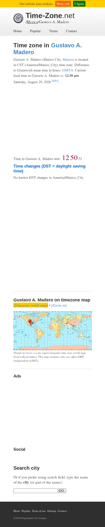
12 (65, 157)
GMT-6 (67, 70)
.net (50, 15)
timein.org (31, 353)
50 (74, 157)
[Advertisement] (52, 119)
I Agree (79, 3)
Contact (71, 31)
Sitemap (51, 511)
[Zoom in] (59, 305)
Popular (35, 31)
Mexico (32, 21)
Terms (53, 31)
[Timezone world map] (30, 305)
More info (63, 3)
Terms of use (39, 511)
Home (17, 31)
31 (80, 158)
